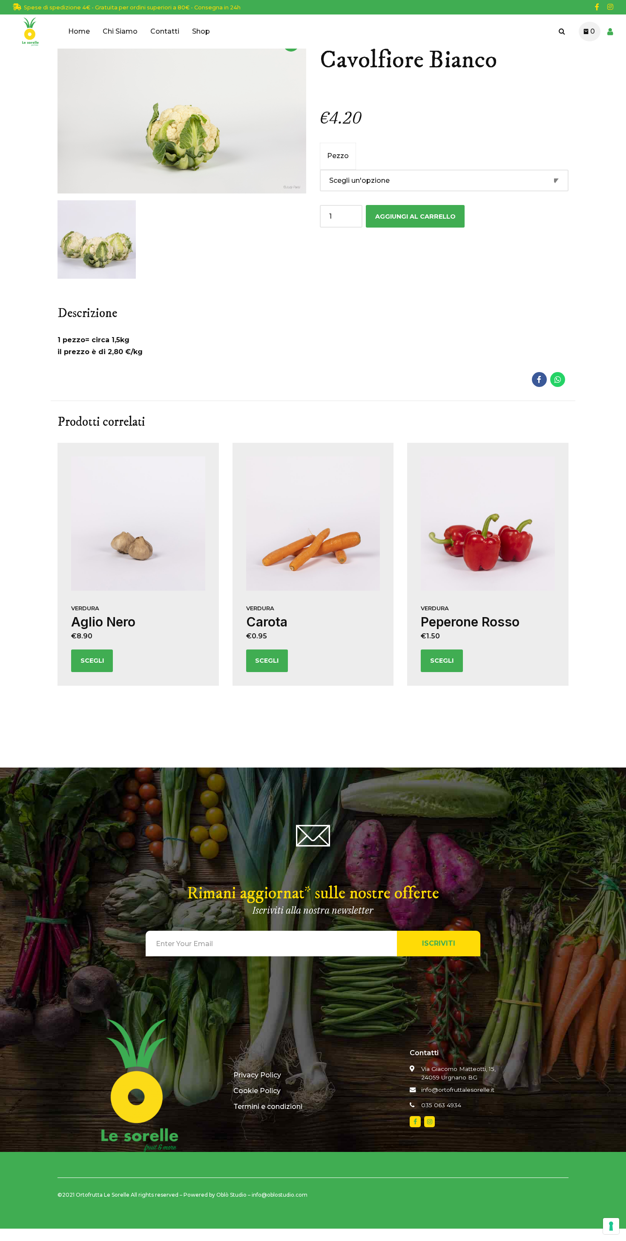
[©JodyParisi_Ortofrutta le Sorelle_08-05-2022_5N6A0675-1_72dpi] (313, 523)
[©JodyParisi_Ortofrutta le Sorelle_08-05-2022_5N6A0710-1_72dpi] (488, 523)
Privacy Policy (257, 1075)
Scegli (92, 660)
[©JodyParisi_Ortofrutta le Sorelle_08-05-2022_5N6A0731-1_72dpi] (138, 523)
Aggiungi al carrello (415, 216)
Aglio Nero (103, 621)
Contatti (164, 31)
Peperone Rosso (470, 621)
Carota (266, 621)
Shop (201, 31)
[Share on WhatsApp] (557, 379)
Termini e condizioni (267, 1106)
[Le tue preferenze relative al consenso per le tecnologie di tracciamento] (611, 1226)
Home (79, 31)
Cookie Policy (257, 1091)
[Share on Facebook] (539, 379)
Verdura (85, 608)
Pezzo (338, 156)
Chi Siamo (120, 31)
